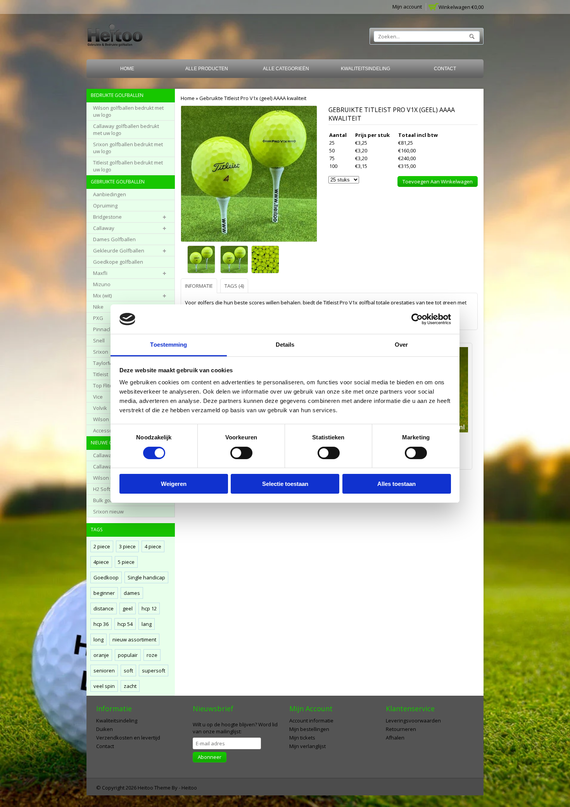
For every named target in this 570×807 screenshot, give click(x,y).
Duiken (104, 729)
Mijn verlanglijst (307, 746)
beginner (104, 592)
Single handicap (146, 577)
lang (147, 623)
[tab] (200, 285)
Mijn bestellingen (309, 729)
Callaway (103, 228)
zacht (130, 686)
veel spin (104, 686)
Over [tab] (401, 344)
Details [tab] (285, 344)
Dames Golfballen (114, 239)
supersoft (153, 670)
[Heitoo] (114, 36)
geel (128, 608)
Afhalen (395, 737)
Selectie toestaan (285, 483)
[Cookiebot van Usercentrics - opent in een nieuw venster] (417, 319)
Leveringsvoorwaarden (413, 720)
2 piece (101, 546)
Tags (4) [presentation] (234, 285)
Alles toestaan (396, 483)
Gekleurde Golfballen (118, 250)
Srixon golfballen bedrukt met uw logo (128, 148)
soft (128, 670)
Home (127, 68)
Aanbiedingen (109, 194)
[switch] (241, 453)
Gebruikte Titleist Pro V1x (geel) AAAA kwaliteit (252, 98)
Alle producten (206, 68)
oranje (101, 654)
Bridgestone (107, 216)
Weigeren (174, 483)
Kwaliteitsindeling (365, 68)
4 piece (153, 546)
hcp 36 (101, 623)
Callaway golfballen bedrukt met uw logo (126, 130)
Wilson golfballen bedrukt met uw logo (128, 111)
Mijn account (407, 6)
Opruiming (105, 205)
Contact (445, 68)
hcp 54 (125, 623)
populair (128, 654)
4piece (101, 561)
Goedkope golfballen (118, 261)
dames (132, 592)
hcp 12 (149, 608)
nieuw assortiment (134, 639)
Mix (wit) (102, 295)
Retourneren (401, 729)
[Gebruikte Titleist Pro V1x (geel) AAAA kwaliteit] (201, 260)
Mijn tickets (302, 737)
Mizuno (102, 284)
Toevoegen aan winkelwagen (437, 181)
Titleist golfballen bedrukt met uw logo (128, 166)
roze (152, 654)
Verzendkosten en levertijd (128, 737)
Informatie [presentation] (199, 285)
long (98, 639)
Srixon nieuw (108, 511)
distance (103, 608)
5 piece (126, 561)
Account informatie (311, 720)
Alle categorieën (286, 68)
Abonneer (209, 756)
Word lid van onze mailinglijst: (235, 728)
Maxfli (100, 273)
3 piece (127, 546)
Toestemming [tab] (168, 344)
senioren (104, 670)
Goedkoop (106, 577)
